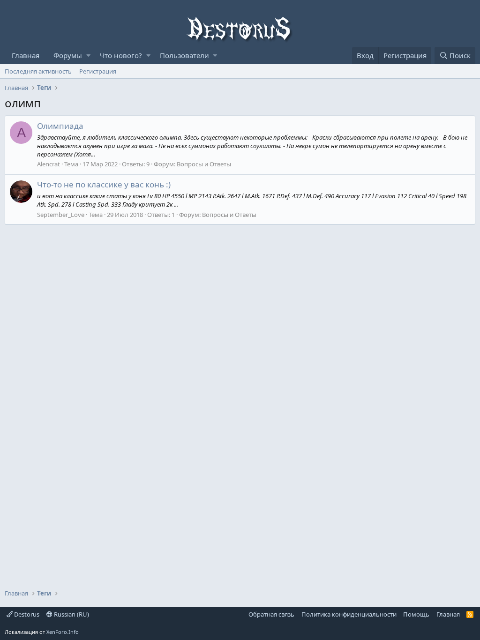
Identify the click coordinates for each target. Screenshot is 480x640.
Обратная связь (271, 614)
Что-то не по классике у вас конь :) (104, 184)
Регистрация (97, 71)
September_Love (60, 214)
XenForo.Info (62, 631)
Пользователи (184, 55)
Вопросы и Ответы (204, 164)
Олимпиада (60, 125)
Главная (25, 55)
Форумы (67, 55)
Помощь (416, 614)
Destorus (26, 614)
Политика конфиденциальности (349, 614)
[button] (88, 55)
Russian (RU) (70, 614)
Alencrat (48, 164)
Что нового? (121, 55)
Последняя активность (38, 71)
